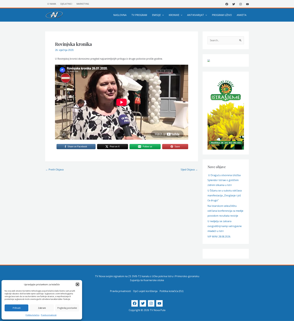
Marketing (82, 3)
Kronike (174, 15)
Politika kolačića (32, 315)
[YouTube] (247, 4)
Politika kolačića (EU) (171, 291)
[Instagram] (240, 4)
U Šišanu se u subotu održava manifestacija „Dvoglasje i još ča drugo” (224, 195)
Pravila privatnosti (49, 315)
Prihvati (17, 307)
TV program (139, 15)
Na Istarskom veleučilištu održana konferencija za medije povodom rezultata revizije (225, 210)
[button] (77, 284)
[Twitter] (233, 4)
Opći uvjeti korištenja (145, 291)
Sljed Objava (189, 169)
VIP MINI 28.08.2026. (219, 236)
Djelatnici (66, 3)
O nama (51, 3)
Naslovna (119, 15)
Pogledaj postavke (67, 307)
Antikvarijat (195, 15)
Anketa (241, 15)
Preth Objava (54, 169)
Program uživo (222, 15)
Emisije (156, 15)
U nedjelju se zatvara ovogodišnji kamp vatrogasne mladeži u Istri (224, 226)
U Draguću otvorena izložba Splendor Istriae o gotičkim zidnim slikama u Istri (224, 180)
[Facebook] (226, 4)
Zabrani (42, 307)
